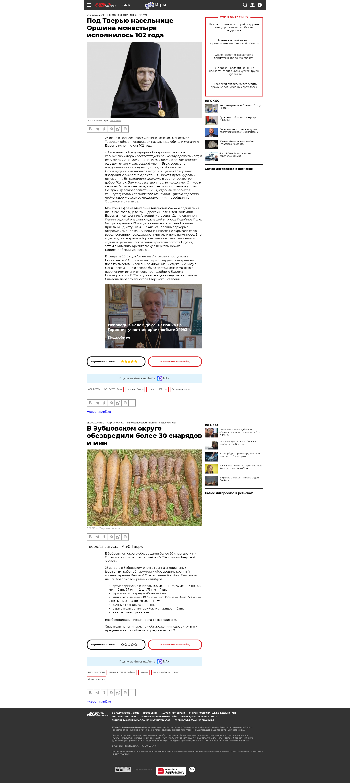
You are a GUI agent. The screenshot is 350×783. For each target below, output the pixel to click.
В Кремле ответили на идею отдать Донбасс (239, 479)
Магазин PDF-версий (173, 713)
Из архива (115, 120)
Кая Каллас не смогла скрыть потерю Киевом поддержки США (240, 467)
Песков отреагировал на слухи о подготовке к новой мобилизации (238, 130)
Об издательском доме (125, 713)
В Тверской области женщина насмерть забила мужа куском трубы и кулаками (234, 71)
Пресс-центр (150, 713)
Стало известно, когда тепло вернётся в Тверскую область (234, 56)
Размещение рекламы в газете (199, 716)
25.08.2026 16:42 (95, 422)
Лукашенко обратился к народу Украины (237, 118)
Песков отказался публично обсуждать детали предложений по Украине (239, 432)
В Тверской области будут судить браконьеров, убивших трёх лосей (234, 85)
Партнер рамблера (143, 769)
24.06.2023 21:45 (95, 14)
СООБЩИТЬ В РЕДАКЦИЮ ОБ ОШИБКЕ (194, 720)
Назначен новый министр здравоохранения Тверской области (234, 42)
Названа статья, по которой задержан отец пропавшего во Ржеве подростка (234, 27)
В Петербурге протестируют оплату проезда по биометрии (239, 454)
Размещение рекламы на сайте (159, 716)
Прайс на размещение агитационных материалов (141, 720)
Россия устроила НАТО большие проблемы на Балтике (238, 442)
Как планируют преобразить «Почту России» (240, 106)
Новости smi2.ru (99, 411)
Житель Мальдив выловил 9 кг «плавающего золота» (236, 142)
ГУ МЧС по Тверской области (103, 528)
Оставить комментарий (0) (175, 361)
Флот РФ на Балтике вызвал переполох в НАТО (235, 154)
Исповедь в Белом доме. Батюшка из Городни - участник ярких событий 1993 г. (149, 327)
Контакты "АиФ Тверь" (124, 716)
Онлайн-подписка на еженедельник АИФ (212, 713)
